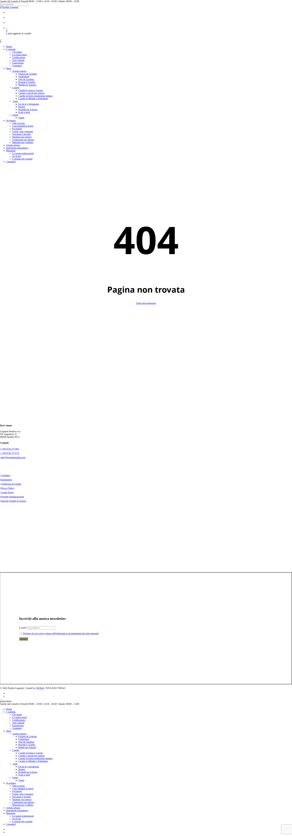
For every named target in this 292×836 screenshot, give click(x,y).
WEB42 (40, 688)
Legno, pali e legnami (22, 794)
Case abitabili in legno (22, 788)
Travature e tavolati (21, 797)
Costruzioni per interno (23, 802)
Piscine (21, 769)
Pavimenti (17, 791)
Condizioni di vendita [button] (10, 484)
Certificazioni (18, 720)
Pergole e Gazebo (26, 744)
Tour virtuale (18, 723)
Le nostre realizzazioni (23, 816)
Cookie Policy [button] (7, 492)
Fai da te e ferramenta (28, 766)
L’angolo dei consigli (22, 821)
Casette (15, 750)
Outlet (15, 777)
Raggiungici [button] (6, 479)
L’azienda (11, 712)
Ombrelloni (23, 739)
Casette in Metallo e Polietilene (33, 761)
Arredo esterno (19, 733)
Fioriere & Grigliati (27, 736)
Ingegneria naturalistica (17, 810)
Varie (15, 764)
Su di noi (16, 818)
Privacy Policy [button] (7, 488)
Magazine (11, 813)
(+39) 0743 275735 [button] (9, 453)
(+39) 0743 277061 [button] (9, 449)
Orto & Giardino (26, 742)
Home (9, 709)
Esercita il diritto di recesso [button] (13, 501)
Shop (8, 731)
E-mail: (23, 627)
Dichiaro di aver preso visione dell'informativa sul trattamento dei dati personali (61, 633)
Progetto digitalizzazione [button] (12, 496)
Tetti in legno (18, 786)
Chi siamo (17, 714)
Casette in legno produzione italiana (35, 758)
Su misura (11, 783)
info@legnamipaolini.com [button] (12, 457)
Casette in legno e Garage (30, 753)
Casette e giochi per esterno (31, 755)
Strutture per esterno (21, 799)
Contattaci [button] (5, 475)
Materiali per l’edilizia (22, 805)
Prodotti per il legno (27, 772)
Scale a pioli (24, 775)
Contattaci (17, 728)
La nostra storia (19, 717)
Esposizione (18, 725)
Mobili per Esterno (27, 747)
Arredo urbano (13, 807)
